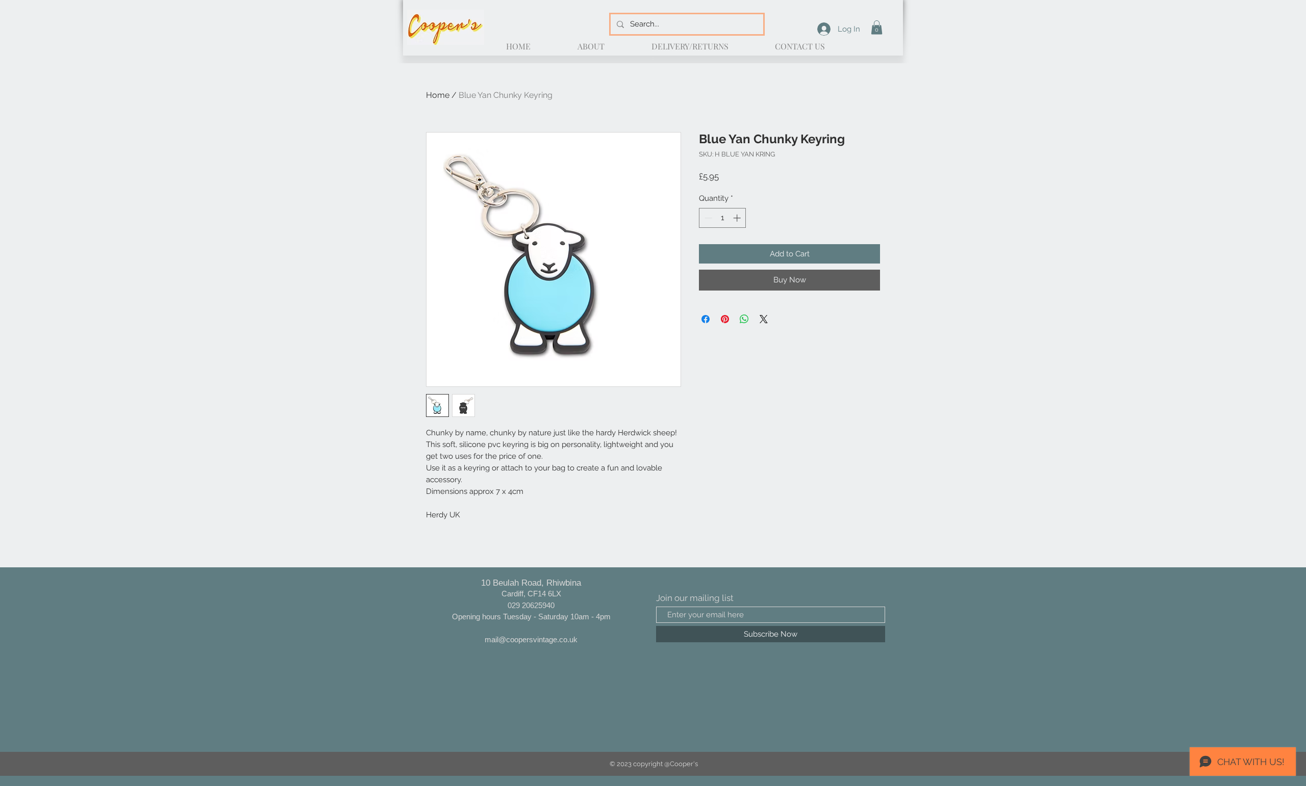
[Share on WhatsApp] (744, 319)
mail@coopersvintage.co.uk (531, 639)
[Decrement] (707, 217)
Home (437, 95)
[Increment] (738, 217)
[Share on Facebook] (705, 319)
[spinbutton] (722, 217)
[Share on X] (764, 319)
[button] (877, 27)
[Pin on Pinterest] (725, 319)
